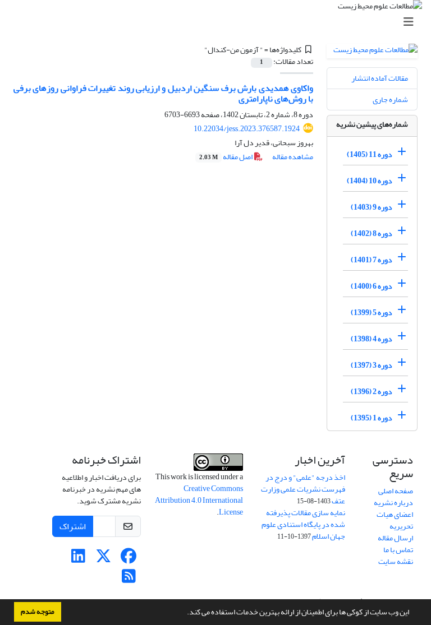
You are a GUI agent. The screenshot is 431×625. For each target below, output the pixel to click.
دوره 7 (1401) (371, 259)
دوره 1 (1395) (371, 417)
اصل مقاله (226, 156)
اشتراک (72, 526)
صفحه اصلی (395, 490)
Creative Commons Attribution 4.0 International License (199, 500)
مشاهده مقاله (292, 156)
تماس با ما (398, 549)
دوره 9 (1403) (371, 207)
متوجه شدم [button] (37, 611)
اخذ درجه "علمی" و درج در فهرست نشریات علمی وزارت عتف (303, 489)
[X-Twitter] (103, 559)
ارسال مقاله (395, 537)
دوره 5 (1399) (371, 312)
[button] (184, 613)
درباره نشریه (393, 502)
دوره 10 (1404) (369, 180)
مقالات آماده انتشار (379, 78)
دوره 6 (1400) (371, 286)
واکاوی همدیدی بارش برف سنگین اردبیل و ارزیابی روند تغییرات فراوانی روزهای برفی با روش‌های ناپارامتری (163, 93)
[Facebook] (129, 559)
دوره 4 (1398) (371, 338)
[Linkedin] (78, 559)
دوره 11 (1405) (369, 154)
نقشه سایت (395, 561)
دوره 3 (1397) (371, 365)
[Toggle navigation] (219, 22)
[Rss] (129, 579)
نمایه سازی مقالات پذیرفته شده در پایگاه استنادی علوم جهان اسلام (303, 524)
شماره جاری (390, 99)
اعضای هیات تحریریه (395, 520)
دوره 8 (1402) (371, 233)
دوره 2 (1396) (371, 391)
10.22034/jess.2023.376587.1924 (247, 128)
